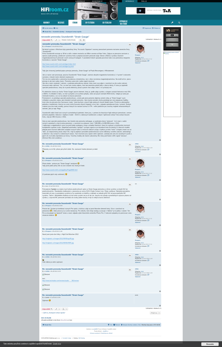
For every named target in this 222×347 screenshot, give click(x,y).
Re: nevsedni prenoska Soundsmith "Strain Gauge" (63, 144)
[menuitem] (55, 28)
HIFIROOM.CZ (129, 1)
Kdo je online (46, 318)
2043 (142, 146)
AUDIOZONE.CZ (80, 1)
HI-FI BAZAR (107, 22)
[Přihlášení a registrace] (172, 23)
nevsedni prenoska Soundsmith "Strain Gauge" (65, 36)
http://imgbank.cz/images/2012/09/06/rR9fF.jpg (58, 243)
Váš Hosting (81, 338)
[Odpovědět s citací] (129, 44)
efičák (137, 143)
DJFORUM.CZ (114, 1)
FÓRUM (74, 22)
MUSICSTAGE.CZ (97, 1)
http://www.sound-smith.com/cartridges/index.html (59, 64)
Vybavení (137, 62)
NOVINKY (46, 22)
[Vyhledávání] (179, 23)
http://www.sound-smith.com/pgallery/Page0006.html (59, 170)
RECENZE (61, 22)
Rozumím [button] (210, 344)
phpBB (95, 329)
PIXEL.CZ (144, 1)
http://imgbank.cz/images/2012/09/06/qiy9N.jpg (58, 238)
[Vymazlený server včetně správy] (172, 53)
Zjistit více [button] (57, 344)
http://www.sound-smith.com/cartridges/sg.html (58, 66)
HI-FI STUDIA (89, 22)
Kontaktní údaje (67, 338)
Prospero (137, 55)
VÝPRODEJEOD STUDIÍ (123, 22)
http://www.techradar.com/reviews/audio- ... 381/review (60, 280)
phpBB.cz (105, 331)
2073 (142, 57)
